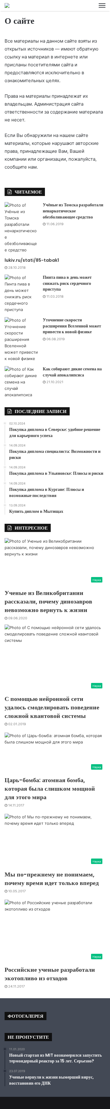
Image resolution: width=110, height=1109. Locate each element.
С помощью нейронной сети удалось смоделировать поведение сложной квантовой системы (52, 707)
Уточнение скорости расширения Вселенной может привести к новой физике (72, 326)
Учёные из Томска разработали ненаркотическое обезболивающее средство (73, 211)
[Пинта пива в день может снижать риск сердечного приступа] (21, 294)
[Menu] (102, 5)
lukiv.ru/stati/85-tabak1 (32, 260)
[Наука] (7, 5)
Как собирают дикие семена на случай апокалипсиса (72, 372)
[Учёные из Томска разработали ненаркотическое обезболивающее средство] (21, 227)
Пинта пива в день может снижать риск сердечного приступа (67, 283)
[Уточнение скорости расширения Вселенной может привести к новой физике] (21, 339)
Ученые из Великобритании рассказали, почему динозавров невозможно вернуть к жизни (48, 601)
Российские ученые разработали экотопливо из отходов (50, 973)
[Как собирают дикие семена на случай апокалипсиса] (21, 382)
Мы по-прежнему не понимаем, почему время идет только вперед (52, 878)
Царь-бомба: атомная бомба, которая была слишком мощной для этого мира (50, 788)
